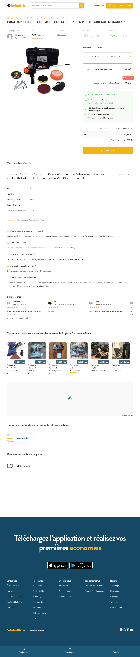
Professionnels (65, 591)
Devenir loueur (65, 596)
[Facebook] (121, 630)
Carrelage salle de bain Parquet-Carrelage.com (94, 588)
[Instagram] (124, 630)
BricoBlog (37, 596)
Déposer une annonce (121, 5)
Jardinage (114, 585)
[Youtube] (131, 630)
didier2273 (19, 35)
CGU (35, 618)
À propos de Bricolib (15, 585)
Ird (55, 301)
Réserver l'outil (107, 150)
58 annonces (61, 34)
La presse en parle (14, 596)
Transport (114, 602)
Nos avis (10, 591)
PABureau (16, 301)
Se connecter (98, 5)
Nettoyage (114, 591)
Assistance (37, 585)
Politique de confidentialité (39, 605)
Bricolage (114, 596)
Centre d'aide (38, 591)
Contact (10, 607)
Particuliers (63, 585)
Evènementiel (116, 607)
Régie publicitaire (14, 602)
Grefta (97, 301)
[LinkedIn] (128, 630)
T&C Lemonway (39, 613)
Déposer (116, 652)
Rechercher (23, 652)
